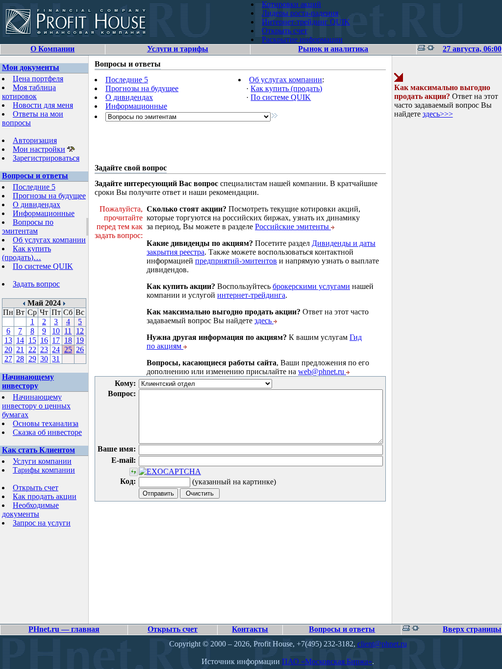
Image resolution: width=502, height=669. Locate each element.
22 (32, 349)
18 (68, 340)
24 (56, 349)
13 (8, 340)
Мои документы (30, 67)
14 (20, 340)
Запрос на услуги (42, 523)
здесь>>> (438, 114)
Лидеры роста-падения (300, 13)
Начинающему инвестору (28, 381)
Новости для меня (43, 105)
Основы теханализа (45, 423)
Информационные (44, 213)
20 (8, 349)
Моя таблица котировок (29, 91)
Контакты (250, 629)
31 (56, 359)
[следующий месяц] (64, 303)
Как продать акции (44, 496)
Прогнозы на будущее (49, 195)
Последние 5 (34, 187)
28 (20, 359)
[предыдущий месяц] (24, 303)
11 (68, 331)
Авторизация (35, 140)
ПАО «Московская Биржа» (327, 661)
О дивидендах (36, 204)
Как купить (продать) (286, 88)
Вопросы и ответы (35, 175)
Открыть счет (284, 30)
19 (80, 340)
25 (68, 349)
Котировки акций (291, 4)
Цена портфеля (38, 78)
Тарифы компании (44, 470)
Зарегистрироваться (46, 158)
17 (56, 340)
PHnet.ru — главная (64, 629)
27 (8, 359)
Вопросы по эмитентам (27, 226)
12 (80, 331)
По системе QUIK (43, 266)
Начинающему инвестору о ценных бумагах (36, 406)
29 (32, 359)
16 (44, 340)
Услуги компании (42, 461)
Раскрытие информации (302, 39)
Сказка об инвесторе (47, 432)
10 (56, 331)
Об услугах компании (49, 240)
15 (32, 340)
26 (80, 349)
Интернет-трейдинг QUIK (306, 22)
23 (44, 349)
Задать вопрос (36, 284)
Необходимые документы (30, 509)
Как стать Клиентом (38, 450)
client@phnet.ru (382, 644)
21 (20, 349)
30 (44, 359)
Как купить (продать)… (26, 253)
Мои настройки (39, 149)
